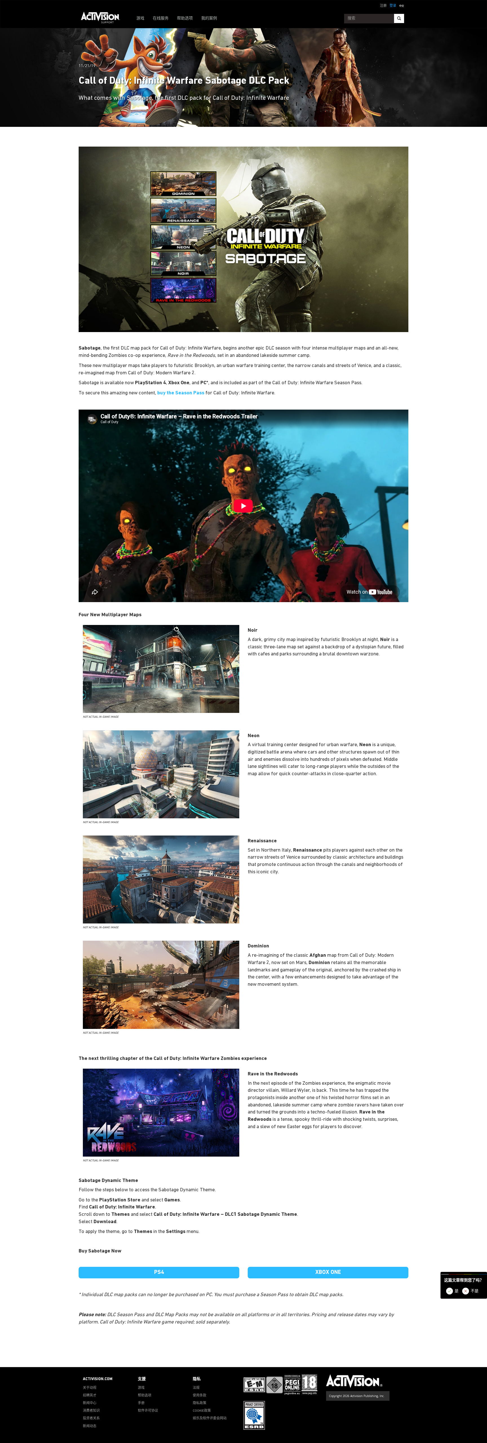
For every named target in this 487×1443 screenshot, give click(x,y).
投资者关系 (91, 1418)
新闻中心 (89, 1403)
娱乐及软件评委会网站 (210, 1418)
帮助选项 (185, 18)
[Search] (399, 18)
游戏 (140, 18)
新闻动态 (89, 1426)
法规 (196, 1388)
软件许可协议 (148, 1411)
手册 (141, 1403)
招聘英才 (89, 1395)
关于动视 (89, 1388)
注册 (383, 6)
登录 (392, 6)
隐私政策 (199, 1403)
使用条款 (199, 1395)
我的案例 (209, 18)
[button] (401, 5)
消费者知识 (91, 1411)
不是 (475, 1291)
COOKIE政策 (202, 1411)
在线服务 (161, 18)
